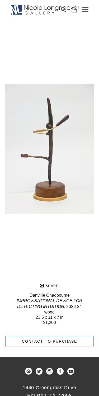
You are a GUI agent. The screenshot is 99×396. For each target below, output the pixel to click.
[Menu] (85, 9)
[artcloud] (28, 371)
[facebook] (60, 371)
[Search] (63, 9)
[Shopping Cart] (74, 10)
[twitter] (39, 371)
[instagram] (49, 371)
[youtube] (70, 371)
